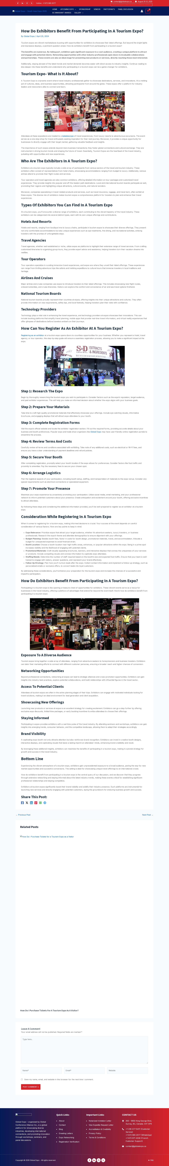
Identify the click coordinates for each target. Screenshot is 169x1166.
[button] (68, 9)
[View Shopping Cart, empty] (147, 11)
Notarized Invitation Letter (100, 1121)
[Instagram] (27, 3)
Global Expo (95, 432)
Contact (62, 1125)
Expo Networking (66, 1137)
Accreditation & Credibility (100, 1129)
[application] (75, 9)
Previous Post (23, 815)
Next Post (147, 815)
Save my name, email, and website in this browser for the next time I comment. (58, 1079)
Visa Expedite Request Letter (101, 1125)
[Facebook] (18, 3)
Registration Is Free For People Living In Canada (131, 5)
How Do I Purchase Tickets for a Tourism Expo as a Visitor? (49, 1010)
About (61, 1121)
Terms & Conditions (97, 1137)
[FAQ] (150, 1160)
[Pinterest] (35, 802)
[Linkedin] (22, 3)
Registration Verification (69, 1142)
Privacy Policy (95, 1133)
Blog (61, 1129)
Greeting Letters (66, 1133)
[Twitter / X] (27, 802)
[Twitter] (32, 3)
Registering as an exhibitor (32, 335)
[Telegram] (44, 802)
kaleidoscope (68, 136)
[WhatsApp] (40, 802)
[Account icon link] (142, 11)
